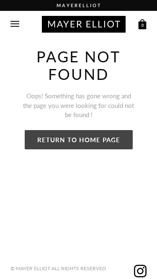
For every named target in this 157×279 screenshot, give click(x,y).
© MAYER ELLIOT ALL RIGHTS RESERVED (58, 268)
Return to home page (78, 139)
